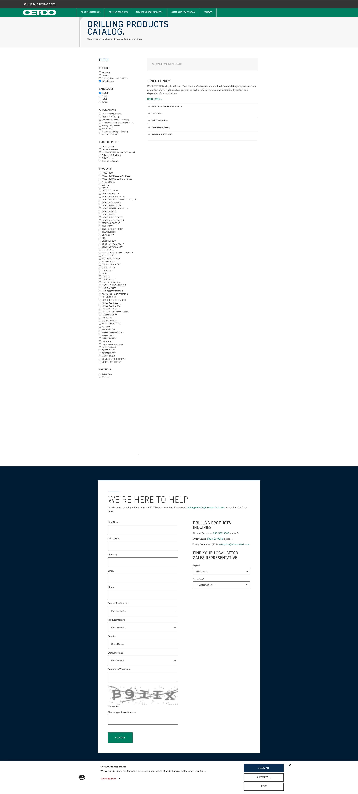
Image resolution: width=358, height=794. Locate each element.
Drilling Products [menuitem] (118, 12)
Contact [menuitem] (208, 12)
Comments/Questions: (119, 669)
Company (112, 554)
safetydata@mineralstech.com (234, 544)
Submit (120, 737)
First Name (113, 522)
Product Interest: (116, 619)
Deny (264, 786)
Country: (112, 636)
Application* (198, 579)
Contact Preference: (118, 603)
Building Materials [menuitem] (90, 12)
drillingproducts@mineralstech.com (205, 507)
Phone (111, 587)
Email (111, 570)
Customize (262, 777)
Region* (196, 565)
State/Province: (115, 652)
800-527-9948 (221, 533)
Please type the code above (122, 712)
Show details (108, 778)
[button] (203, 106)
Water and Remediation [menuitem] (183, 12)
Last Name (113, 538)
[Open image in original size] (39, 4)
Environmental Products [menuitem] (149, 12)
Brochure (154, 99)
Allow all (263, 768)
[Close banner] (290, 765)
